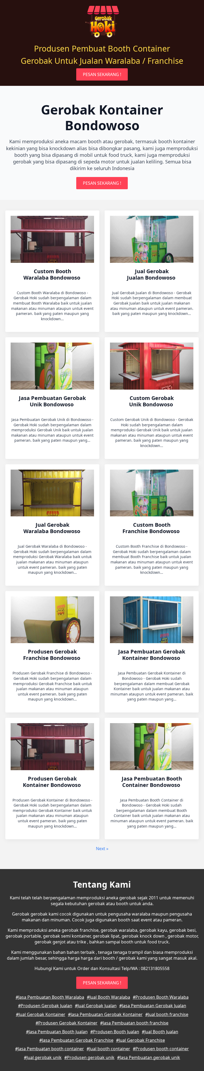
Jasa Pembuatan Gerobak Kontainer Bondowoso (151, 654)
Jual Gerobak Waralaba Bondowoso (52, 528)
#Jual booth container (108, 1049)
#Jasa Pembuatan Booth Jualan (57, 1032)
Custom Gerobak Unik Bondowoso (151, 401)
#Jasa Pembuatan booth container (49, 1049)
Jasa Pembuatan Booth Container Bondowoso (152, 781)
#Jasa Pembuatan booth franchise (134, 1023)
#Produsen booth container (161, 1049)
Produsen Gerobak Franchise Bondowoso (52, 654)
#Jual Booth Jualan (160, 1032)
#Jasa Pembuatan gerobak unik (148, 1057)
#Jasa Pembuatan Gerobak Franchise (76, 1040)
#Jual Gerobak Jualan (96, 1006)
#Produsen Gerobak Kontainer (66, 1023)
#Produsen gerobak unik (89, 1057)
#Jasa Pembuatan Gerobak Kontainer (105, 1014)
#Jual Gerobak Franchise (140, 1040)
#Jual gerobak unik (43, 1057)
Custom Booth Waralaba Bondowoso (52, 274)
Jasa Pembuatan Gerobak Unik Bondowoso (52, 401)
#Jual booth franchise (166, 1014)
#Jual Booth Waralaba (108, 997)
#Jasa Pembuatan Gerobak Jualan (152, 1006)
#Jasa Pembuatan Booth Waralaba (50, 997)
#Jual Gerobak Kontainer (40, 1014)
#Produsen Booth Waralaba (161, 997)
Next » (102, 848)
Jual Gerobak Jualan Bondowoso (152, 274)
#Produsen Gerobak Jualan (45, 1006)
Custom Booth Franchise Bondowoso (151, 528)
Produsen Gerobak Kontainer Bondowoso (52, 781)
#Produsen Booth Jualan (114, 1032)
